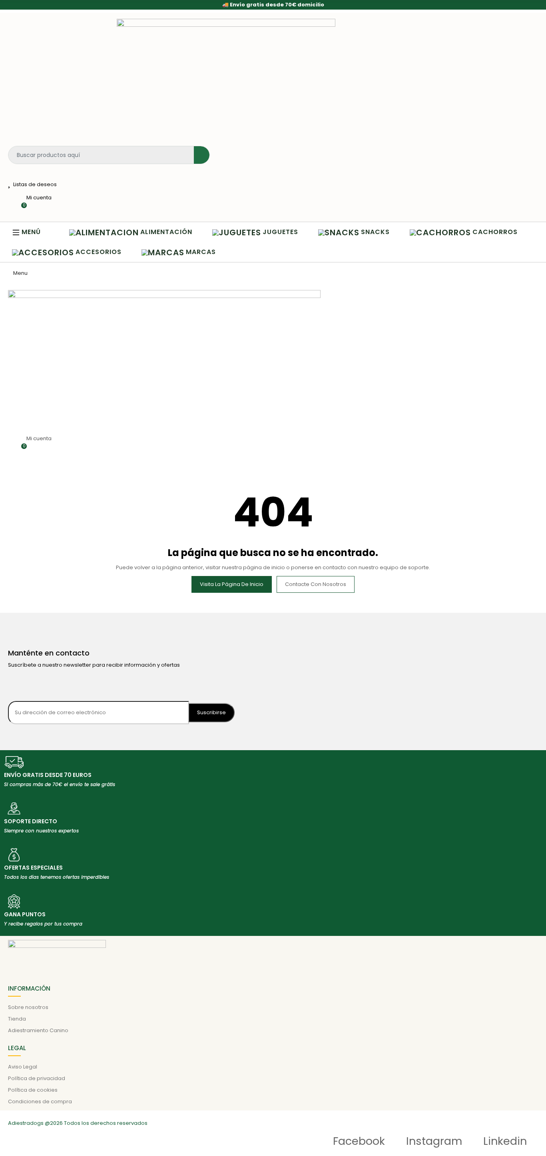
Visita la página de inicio (231, 584)
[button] (30, 232)
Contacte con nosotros (315, 584)
